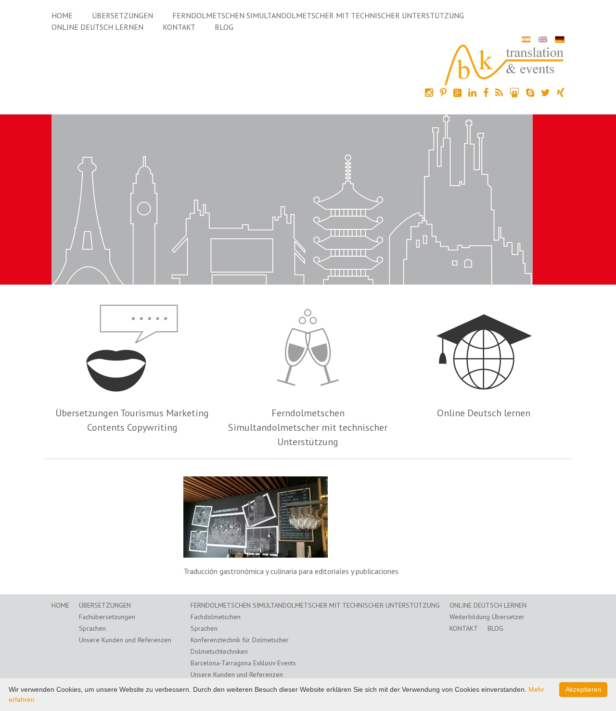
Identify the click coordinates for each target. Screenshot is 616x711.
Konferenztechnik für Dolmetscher (240, 640)
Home (62, 15)
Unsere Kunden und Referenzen (125, 640)
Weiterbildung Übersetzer (487, 616)
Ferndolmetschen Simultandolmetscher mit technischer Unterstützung (318, 15)
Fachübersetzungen (107, 616)
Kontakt (179, 27)
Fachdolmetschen (216, 616)
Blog (224, 27)
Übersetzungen (122, 15)
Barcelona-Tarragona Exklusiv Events (243, 663)
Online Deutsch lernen (97, 27)
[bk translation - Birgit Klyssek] (504, 64)
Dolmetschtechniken (219, 651)
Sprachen (92, 628)
